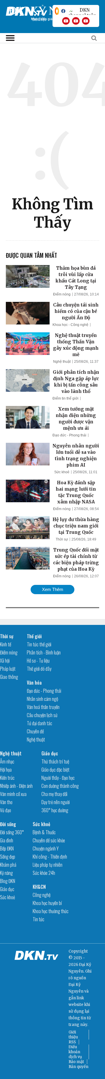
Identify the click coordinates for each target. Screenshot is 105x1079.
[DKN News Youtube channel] (66, 21)
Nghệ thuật (62, 362)
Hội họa (6, 769)
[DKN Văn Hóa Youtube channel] (86, 21)
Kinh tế (5, 644)
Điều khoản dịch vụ (75, 1051)
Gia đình (6, 840)
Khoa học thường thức (51, 911)
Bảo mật (76, 1061)
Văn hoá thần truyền (43, 706)
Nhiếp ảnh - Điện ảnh (16, 785)
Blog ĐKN (7, 880)
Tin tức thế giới (39, 644)
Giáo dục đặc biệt (55, 769)
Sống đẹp (7, 856)
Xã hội (5, 660)
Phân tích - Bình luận (44, 652)
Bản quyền (78, 1066)
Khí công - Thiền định (50, 856)
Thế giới (34, 636)
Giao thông (9, 676)
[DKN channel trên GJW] (82, 11)
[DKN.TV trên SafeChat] (57, 11)
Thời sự (62, 539)
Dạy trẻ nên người (55, 802)
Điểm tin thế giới (65, 398)
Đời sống (8, 824)
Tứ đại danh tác (39, 723)
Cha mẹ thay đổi (54, 793)
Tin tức (38, 919)
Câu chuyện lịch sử (42, 715)
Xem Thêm (52, 589)
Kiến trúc (7, 777)
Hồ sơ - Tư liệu (38, 660)
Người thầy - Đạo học (58, 777)
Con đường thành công (60, 785)
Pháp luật (7, 668)
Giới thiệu (73, 1035)
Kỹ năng (6, 872)
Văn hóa (34, 682)
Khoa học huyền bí (47, 903)
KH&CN (39, 886)
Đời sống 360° (12, 832)
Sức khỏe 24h (44, 872)
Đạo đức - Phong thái (69, 435)
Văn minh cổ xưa (13, 793)
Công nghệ (41, 894)
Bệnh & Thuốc (44, 832)
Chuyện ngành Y (46, 848)
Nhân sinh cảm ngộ (42, 698)
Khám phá (8, 864)
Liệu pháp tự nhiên (47, 864)
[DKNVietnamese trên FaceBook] (63, 11)
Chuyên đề (35, 731)
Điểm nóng (62, 294)
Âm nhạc (7, 761)
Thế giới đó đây (39, 668)
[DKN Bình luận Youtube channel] (76, 21)
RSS (72, 1042)
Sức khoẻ (61, 472)
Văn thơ (6, 802)
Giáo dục (49, 753)
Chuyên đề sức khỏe (49, 840)
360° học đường (54, 810)
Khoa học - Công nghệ (70, 325)
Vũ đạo (5, 810)
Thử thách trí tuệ (55, 761)
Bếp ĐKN (7, 848)
